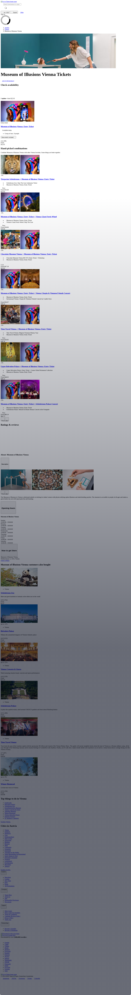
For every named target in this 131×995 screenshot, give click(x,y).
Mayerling (8, 864)
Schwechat (8, 840)
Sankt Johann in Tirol (11, 856)
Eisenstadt (8, 851)
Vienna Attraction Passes (12, 815)
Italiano (7, 958)
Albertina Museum (10, 811)
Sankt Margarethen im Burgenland (15, 854)
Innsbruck (8, 833)
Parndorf (7, 859)
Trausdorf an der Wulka (12, 852)
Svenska (7, 969)
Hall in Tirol (8, 838)
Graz (6, 835)
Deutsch (7, 949)
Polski (6, 966)
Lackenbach (8, 861)
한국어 (7, 956)
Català (6, 944)
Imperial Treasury (10, 816)
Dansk (7, 948)
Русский (7, 967)
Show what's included (8, 137)
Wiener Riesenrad (10, 813)
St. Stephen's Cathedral (12, 818)
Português (8, 964)
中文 (6, 971)
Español (7, 953)
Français (7, 955)
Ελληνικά (7, 951)
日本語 (7, 962)
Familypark (8, 803)
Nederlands (8, 960)
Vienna (7, 830)
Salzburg (7, 832)
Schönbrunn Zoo (10, 806)
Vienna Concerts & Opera (12, 810)
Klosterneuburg (9, 837)
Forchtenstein (9, 863)
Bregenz (7, 844)
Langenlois (8, 847)
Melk (6, 845)
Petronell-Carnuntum (11, 858)
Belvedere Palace (10, 804)
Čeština (7, 946)
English (7, 942)
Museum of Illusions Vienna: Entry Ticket (17, 127)
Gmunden (8, 849)
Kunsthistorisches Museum (13, 808)
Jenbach (7, 866)
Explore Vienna (6, 822)
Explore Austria (6, 870)
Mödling (7, 842)
